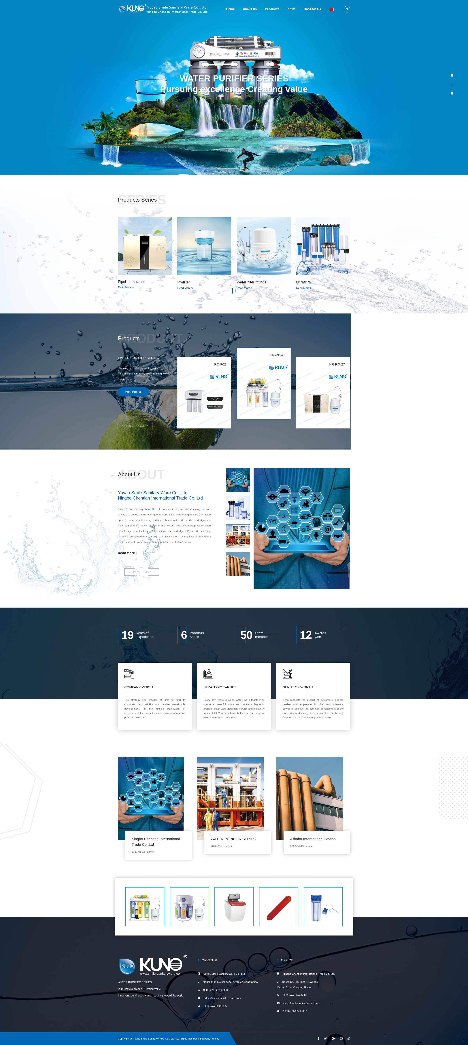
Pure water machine (312, 282)
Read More (127, 553)
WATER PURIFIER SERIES (233, 839)
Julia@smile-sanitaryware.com (300, 1003)
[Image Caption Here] (302, 528)
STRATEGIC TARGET (219, 687)
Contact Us (312, 9)
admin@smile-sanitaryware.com (222, 997)
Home (230, 9)
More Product (133, 391)
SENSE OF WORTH (298, 687)
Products (272, 9)
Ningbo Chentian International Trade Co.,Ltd (156, 842)
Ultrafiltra (244, 282)
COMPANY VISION (138, 687)
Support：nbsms (209, 1038)
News (291, 9)
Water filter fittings (192, 282)
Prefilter (124, 282)
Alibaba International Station (313, 839)
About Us (250, 9)
